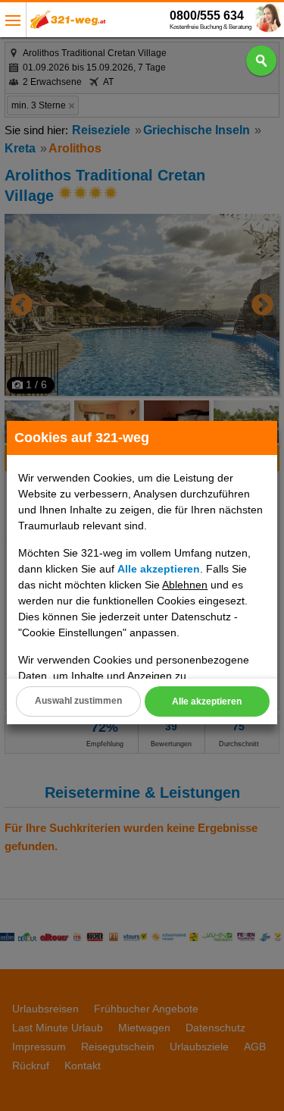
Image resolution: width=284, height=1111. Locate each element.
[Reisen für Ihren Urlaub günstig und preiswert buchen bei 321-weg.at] (68, 24)
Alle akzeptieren (207, 701)
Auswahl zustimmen (78, 700)
